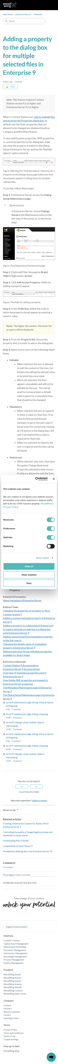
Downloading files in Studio (16, 840)
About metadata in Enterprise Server (22, 600)
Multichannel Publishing (15, 947)
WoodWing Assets (12, 977)
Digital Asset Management (16, 943)
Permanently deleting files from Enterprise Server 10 (27, 851)
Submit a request (39, 800)
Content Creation (12, 940)
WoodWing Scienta (13, 984)
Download (16, 709)
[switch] (51, 528)
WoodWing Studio (12, 974)
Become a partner (12, 1011)
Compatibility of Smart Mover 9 (18, 846)
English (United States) (16, 926)
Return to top (9, 810)
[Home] (9, 5)
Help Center (8, 14)
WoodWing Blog (11, 1051)
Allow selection (29, 575)
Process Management (14, 959)
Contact (7, 1005)
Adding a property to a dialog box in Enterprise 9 (28, 625)
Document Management (15, 950)
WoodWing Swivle (12, 981)
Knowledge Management (15, 956)
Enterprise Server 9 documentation (21, 669)
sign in (11, 875)
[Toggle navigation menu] (50, 5)
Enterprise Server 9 (23, 14)
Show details (42, 558)
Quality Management (13, 963)
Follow (12, 87)
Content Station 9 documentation (20, 665)
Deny (29, 583)
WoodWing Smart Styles (15, 993)
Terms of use (9, 1036)
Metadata (38, 14)
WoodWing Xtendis (13, 987)
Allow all (29, 566)
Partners (8, 1008)
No (36, 786)
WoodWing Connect (13, 990)
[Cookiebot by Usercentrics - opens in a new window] (36, 479)
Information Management (16, 953)
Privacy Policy (10, 1029)
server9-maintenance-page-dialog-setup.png (27, 714)
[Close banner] (54, 479)
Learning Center (11, 1018)
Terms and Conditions (14, 1033)
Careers (7, 1015)
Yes (21, 786)
